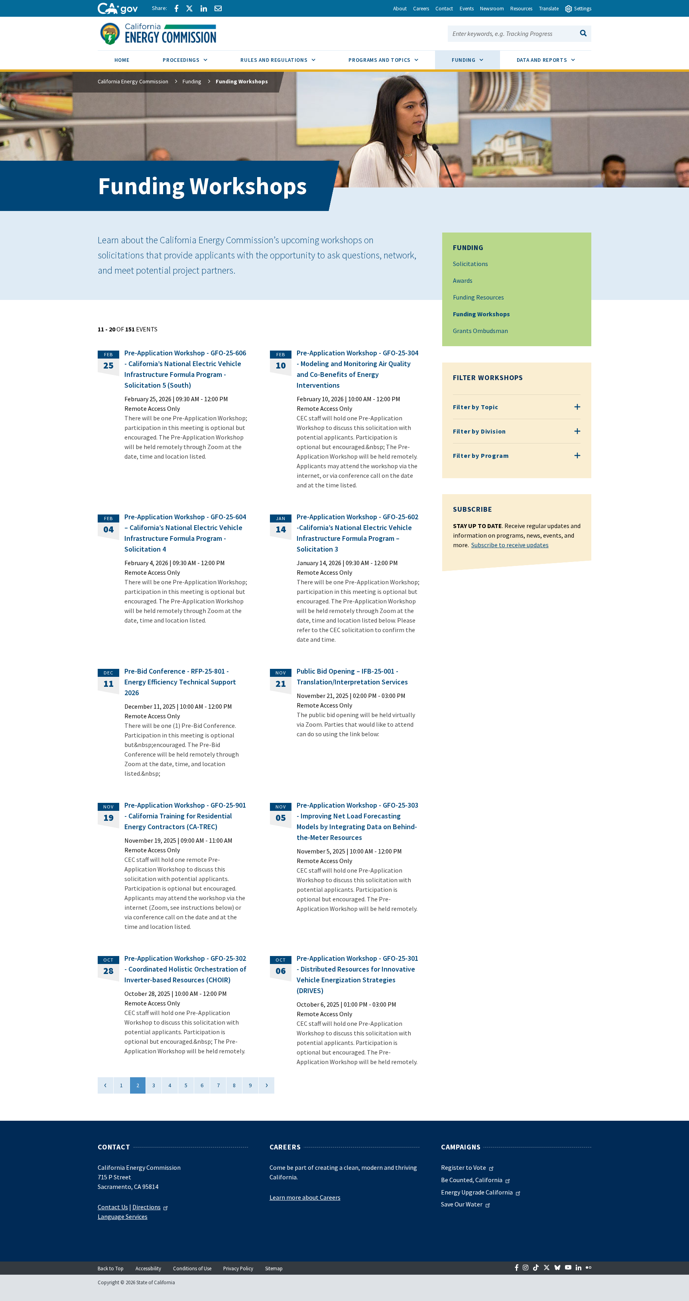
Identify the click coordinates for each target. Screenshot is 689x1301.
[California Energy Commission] (168, 33)
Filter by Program (481, 455)
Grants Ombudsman (480, 331)
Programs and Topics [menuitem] (391, 59)
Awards (462, 280)
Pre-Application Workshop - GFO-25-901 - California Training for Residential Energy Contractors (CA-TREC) (185, 815)
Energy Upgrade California (477, 1192)
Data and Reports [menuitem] (554, 59)
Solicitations (470, 264)
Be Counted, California (471, 1180)
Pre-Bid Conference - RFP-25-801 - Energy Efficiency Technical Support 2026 (180, 681)
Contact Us (113, 1207)
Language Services (123, 1216)
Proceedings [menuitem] (193, 59)
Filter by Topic (475, 407)
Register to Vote (463, 1167)
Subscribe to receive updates (510, 545)
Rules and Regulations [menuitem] (286, 59)
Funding (192, 81)
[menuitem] (122, 61)
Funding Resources (478, 297)
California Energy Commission (133, 81)
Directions (146, 1207)
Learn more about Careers (305, 1197)
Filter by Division (479, 431)
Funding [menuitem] (476, 59)
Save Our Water (461, 1204)
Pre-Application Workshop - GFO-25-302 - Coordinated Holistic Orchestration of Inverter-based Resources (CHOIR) (185, 969)
